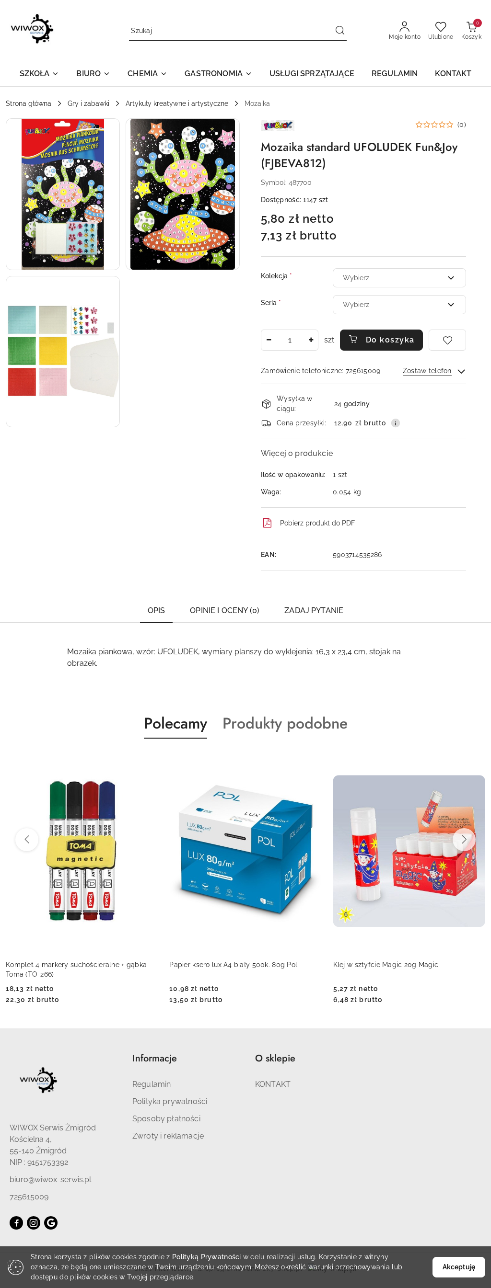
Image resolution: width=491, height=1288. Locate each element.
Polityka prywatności (169, 1101)
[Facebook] (16, 1223)
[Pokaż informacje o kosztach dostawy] (395, 423)
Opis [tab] (156, 610)
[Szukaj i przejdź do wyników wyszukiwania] (340, 31)
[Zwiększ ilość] (311, 340)
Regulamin (151, 1084)
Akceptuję (459, 1267)
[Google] (51, 1223)
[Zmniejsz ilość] (268, 340)
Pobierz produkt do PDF (317, 523)
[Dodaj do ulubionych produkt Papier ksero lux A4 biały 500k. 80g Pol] (147, 761)
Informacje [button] (154, 1058)
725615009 (29, 1196)
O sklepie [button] (275, 1058)
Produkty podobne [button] (285, 723)
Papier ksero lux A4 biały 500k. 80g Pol (70, 965)
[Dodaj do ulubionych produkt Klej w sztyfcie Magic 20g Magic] (311, 761)
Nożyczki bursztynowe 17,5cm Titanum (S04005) (396, 969)
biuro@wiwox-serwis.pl (50, 1179)
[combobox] (399, 277)
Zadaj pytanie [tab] (313, 610)
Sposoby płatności (166, 1118)
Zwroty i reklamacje (168, 1135)
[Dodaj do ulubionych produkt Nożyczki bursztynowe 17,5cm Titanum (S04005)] (474, 761)
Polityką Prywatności (206, 1257)
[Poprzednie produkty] (26, 839)
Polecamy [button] (175, 723)
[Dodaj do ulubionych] (447, 340)
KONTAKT (273, 1084)
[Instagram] (33, 1223)
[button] (39, 74)
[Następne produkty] (464, 839)
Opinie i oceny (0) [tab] (224, 610)
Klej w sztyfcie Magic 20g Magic (222, 965)
